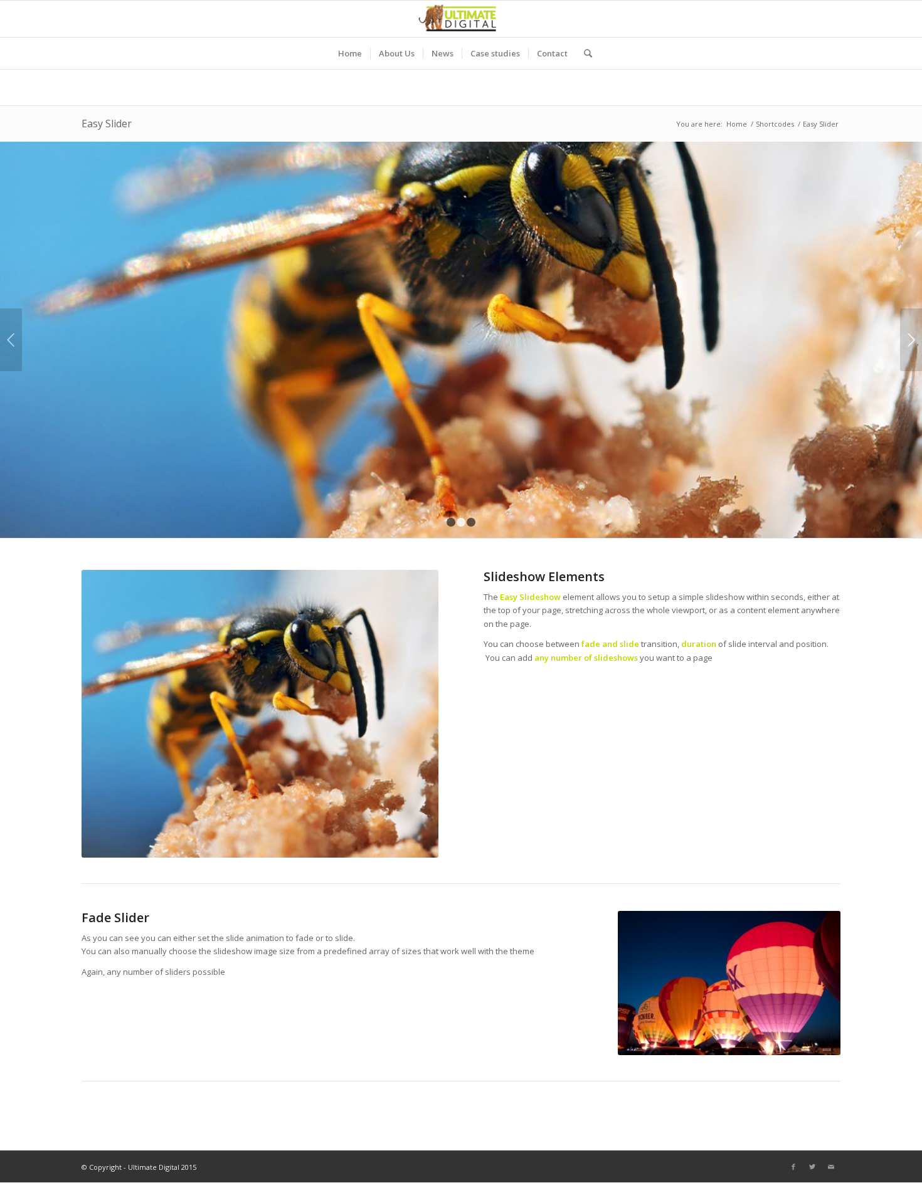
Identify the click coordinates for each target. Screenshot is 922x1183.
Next (911, 339)
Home (736, 124)
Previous (11, 339)
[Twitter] (812, 1166)
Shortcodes (775, 124)
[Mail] (831, 1166)
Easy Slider (107, 123)
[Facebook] (793, 1166)
